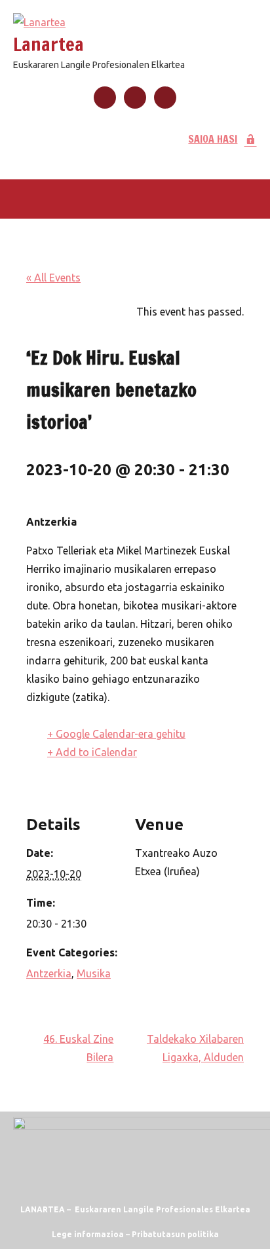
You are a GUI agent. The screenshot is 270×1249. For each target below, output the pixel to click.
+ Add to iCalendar (92, 752)
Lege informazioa (88, 1234)
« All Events (53, 277)
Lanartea (48, 44)
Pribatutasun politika (175, 1234)
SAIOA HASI (212, 139)
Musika (94, 973)
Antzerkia (48, 973)
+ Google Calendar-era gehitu (116, 734)
